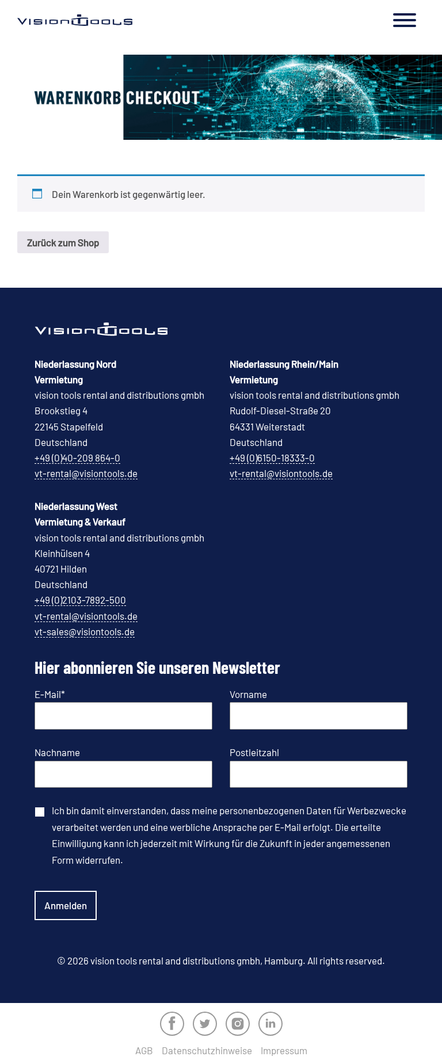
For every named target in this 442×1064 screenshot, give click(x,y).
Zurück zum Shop (63, 242)
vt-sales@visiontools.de (85, 631)
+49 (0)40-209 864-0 (77, 457)
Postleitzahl (254, 752)
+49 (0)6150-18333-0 (272, 457)
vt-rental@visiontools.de (86, 473)
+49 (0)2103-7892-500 (80, 599)
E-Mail (50, 694)
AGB (144, 1050)
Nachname (57, 752)
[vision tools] (74, 20)
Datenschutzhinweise (207, 1050)
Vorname (248, 694)
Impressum (284, 1050)
